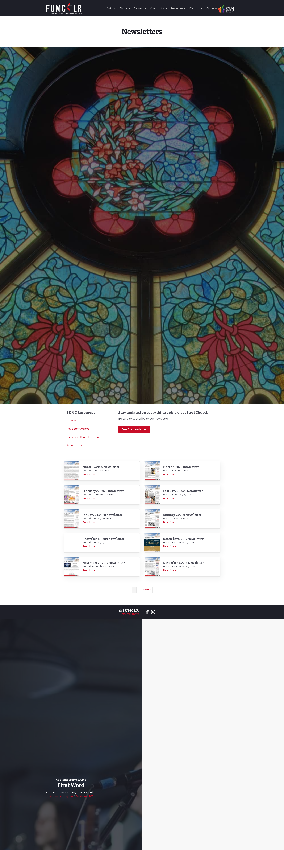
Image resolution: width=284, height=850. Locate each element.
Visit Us (111, 8)
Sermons (71, 420)
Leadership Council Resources (84, 437)
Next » (147, 589)
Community (157, 8)
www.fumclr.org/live (61, 796)
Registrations (74, 445)
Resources (176, 8)
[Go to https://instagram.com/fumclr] (153, 612)
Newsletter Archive (77, 428)
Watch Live (195, 8)
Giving (210, 8)
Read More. (89, 474)
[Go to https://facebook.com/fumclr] (147, 612)
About (123, 8)
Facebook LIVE (84, 796)
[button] (129, 8)
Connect (139, 8)
